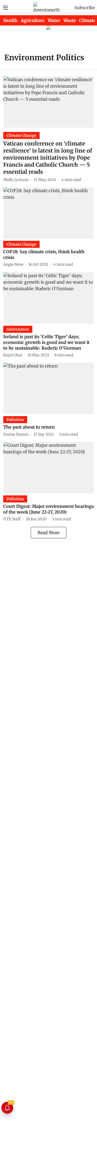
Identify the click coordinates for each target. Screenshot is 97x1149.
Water (54, 20)
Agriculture (32, 20)
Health (10, 20)
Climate (87, 20)
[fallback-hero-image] (48, 102)
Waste (69, 20)
